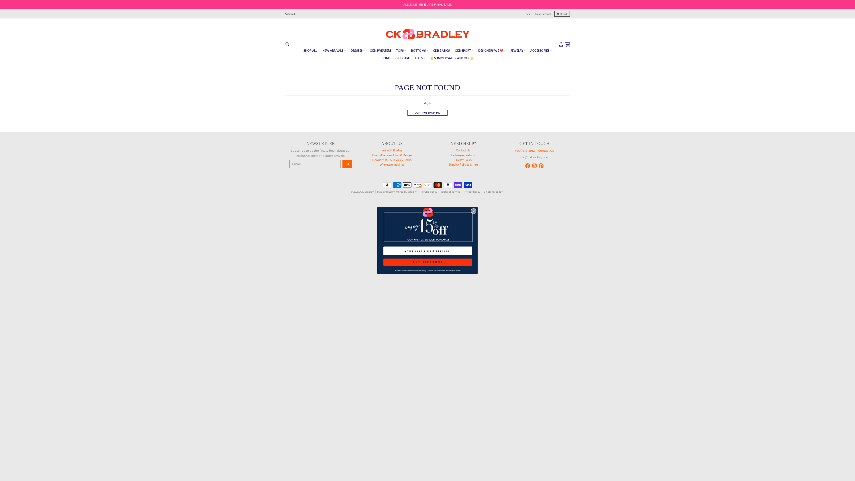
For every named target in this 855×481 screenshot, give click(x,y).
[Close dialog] (473, 211)
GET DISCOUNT (428, 262)
